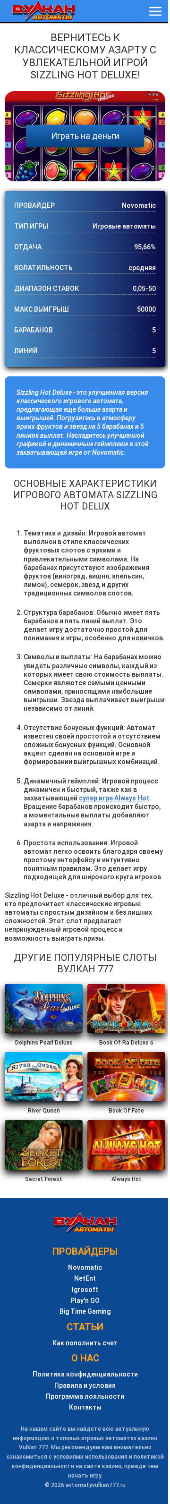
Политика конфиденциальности (85, 1374)
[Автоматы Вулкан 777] (44, 11)
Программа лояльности (85, 1396)
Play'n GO (85, 1300)
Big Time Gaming (85, 1311)
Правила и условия (85, 1385)
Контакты (85, 1407)
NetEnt (85, 1278)
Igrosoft (85, 1289)
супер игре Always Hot (114, 798)
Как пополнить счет (85, 1343)
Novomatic (85, 1267)
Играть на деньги (85, 136)
